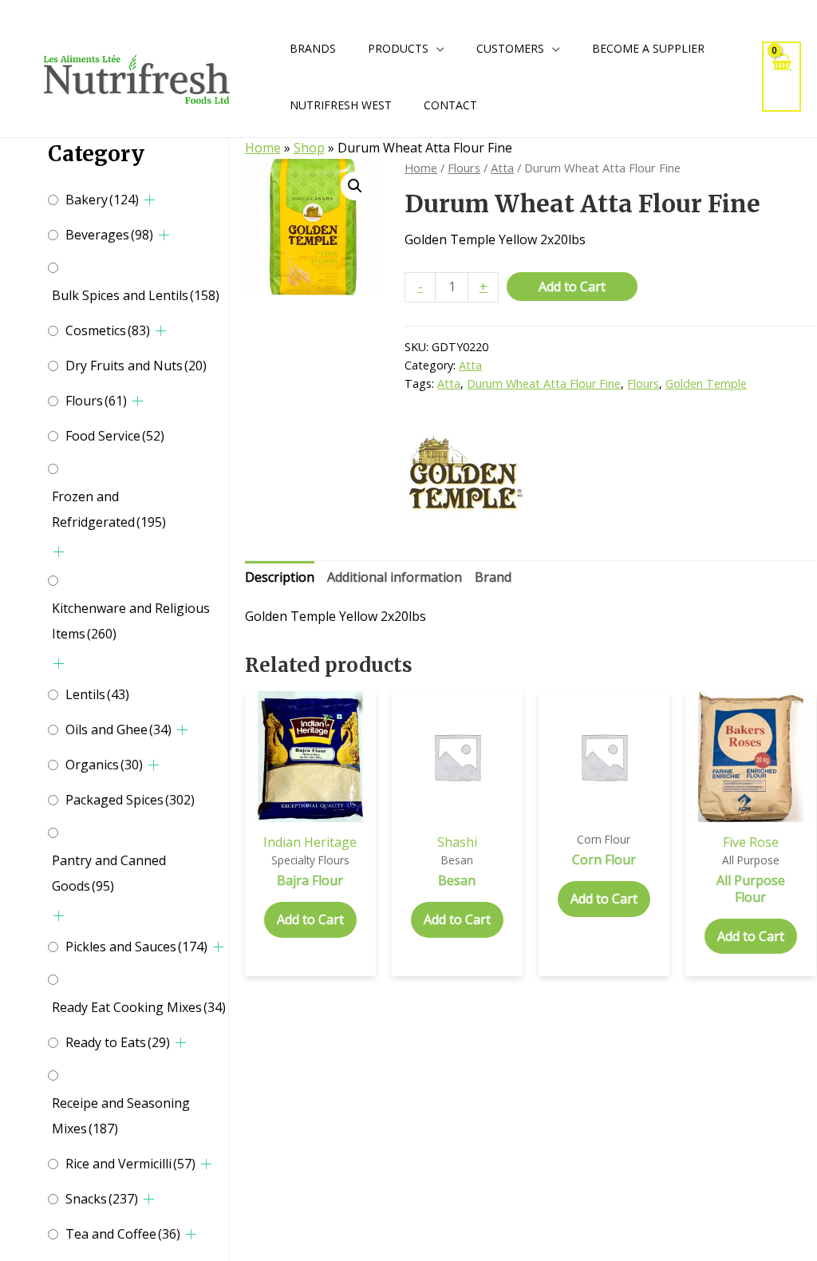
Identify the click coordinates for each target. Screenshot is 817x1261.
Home (263, 147)
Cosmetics (107, 330)
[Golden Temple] (464, 475)
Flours (96, 400)
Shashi (457, 842)
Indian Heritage (310, 842)
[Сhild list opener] (149, 200)
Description (279, 577)
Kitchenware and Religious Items (131, 620)
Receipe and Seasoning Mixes (121, 1115)
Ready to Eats (117, 1042)
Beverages (109, 234)
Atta (502, 168)
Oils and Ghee (118, 729)
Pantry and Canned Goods (109, 873)
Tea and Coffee (122, 1234)
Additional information (394, 577)
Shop (309, 147)
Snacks (101, 1199)
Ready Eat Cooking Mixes (139, 1007)
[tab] (279, 578)
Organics (104, 764)
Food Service (114, 436)
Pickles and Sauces (136, 946)
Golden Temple (706, 383)
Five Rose (751, 842)
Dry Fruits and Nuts (136, 365)
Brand (493, 577)
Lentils (97, 694)
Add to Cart (572, 286)
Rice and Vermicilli (130, 1163)
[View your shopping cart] (781, 76)
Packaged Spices (130, 799)
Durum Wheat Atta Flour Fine (544, 383)
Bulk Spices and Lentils (135, 295)
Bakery (102, 199)
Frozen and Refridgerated (109, 509)
